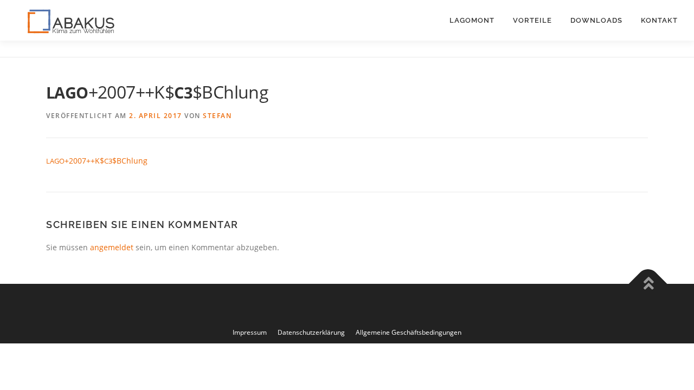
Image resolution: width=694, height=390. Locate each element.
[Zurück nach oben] (648, 283)
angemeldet (111, 247)
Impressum (250, 332)
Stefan (217, 115)
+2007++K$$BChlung (96, 160)
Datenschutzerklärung (311, 332)
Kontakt (659, 20)
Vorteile (532, 20)
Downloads (596, 20)
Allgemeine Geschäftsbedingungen (408, 332)
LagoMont (471, 20)
